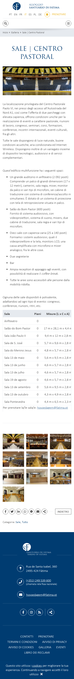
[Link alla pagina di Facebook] (23, 612)
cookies (37, 665)
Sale (18, 522)
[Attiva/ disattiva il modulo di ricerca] (5, 23)
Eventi (61, 647)
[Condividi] (44, 511)
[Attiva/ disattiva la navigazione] (68, 23)
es (30, 14)
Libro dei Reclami (37, 652)
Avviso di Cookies (21, 647)
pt (11, 14)
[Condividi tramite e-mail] (38, 511)
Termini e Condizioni (22, 641)
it (25, 14)
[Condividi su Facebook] (5, 511)
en (16, 14)
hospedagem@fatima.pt (52, 407)
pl (35, 14)
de (40, 14)
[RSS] (39, 612)
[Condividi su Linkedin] (18, 511)
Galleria (15, 32)
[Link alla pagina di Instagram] (31, 612)
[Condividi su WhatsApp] (25, 511)
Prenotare (58, 14)
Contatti (26, 636)
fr (21, 14)
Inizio (5, 32)
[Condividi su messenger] (31, 511)
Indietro (63, 511)
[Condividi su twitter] (12, 511)
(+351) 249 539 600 (38, 580)
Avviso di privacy (54, 641)
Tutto (25, 522)
